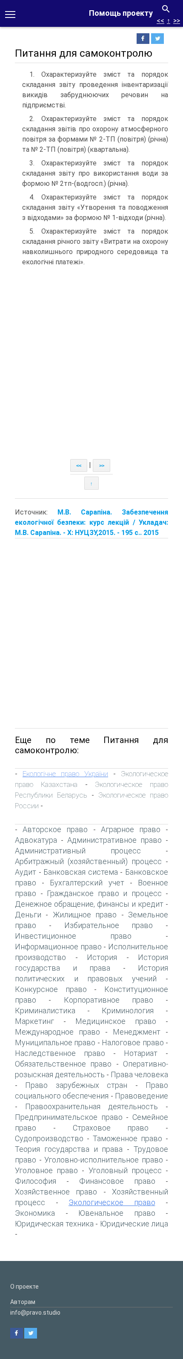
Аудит (25, 871)
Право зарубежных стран (76, 1085)
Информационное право (58, 946)
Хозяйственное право (56, 1191)
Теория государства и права (69, 1149)
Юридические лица (134, 1223)
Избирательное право (108, 925)
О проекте (24, 1286)
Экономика (35, 1213)
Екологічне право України (65, 773)
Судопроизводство (49, 1138)
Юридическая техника (54, 1223)
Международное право (57, 1031)
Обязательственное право (63, 1063)
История (102, 957)
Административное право (114, 840)
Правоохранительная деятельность (91, 1106)
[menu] (10, 13)
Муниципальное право (55, 1042)
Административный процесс (78, 850)
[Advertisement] (91, 363)
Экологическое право (112, 1202)
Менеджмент (136, 1031)
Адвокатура (36, 840)
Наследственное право (60, 1053)
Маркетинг (34, 1021)
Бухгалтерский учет (87, 882)
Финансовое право (117, 1181)
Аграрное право (130, 829)
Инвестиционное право (73, 935)
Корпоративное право (108, 999)
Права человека (139, 1074)
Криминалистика (45, 1010)
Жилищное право (85, 914)
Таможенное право (127, 1138)
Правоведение (141, 1095)
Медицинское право (115, 1021)
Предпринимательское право (69, 1117)
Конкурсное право (51, 989)
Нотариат (140, 1053)
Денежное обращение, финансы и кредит (89, 903)
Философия (35, 1181)
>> (176, 21)
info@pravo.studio (35, 1312)
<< (160, 21)
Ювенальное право (116, 1213)
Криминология (128, 1010)
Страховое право (111, 1127)
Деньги (28, 914)
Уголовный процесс (125, 1170)
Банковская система (80, 871)
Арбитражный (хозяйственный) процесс (88, 861)
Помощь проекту (121, 13)
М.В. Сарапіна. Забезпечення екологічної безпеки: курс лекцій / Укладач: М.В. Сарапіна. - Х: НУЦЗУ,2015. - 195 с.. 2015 (91, 522)
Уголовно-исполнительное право (103, 1159)
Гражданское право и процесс (104, 893)
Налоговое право (132, 1042)
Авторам (22, 1301)
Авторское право (55, 829)
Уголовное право (46, 1170)
